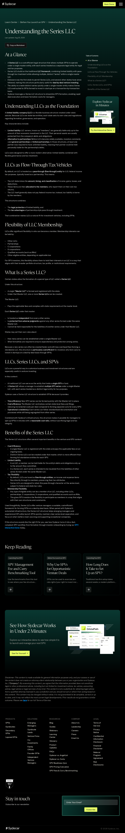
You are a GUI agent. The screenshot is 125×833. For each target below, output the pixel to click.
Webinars (53, 730)
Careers (74, 730)
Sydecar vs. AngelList (58, 755)
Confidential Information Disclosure (98, 739)
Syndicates (10, 726)
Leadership (76, 726)
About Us (75, 722)
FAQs (51, 751)
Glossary (53, 741)
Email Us (75, 738)
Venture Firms (33, 736)
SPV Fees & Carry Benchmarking (63, 770)
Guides (52, 726)
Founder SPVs (33, 753)
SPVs (7, 722)
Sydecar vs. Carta (57, 759)
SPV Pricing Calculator (59, 767)
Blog (51, 722)
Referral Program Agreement (98, 755)
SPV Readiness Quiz (58, 763)
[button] (102, 60)
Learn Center (11, 22)
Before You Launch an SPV (32, 22)
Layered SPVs (11, 737)
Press (73, 734)
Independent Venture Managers (33, 760)
